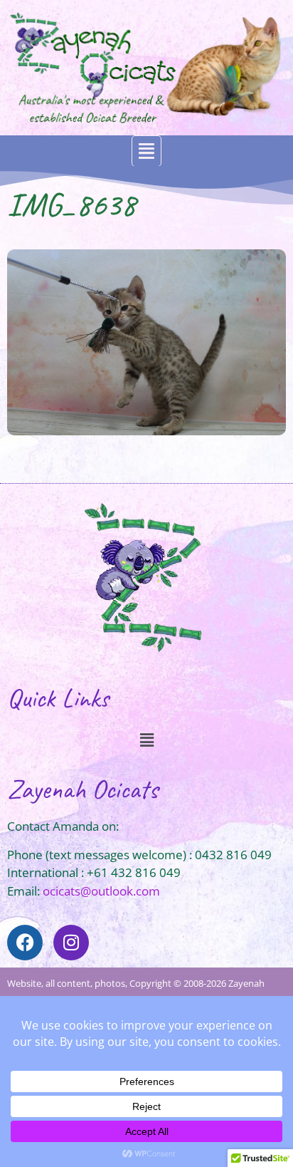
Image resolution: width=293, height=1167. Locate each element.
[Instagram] (71, 942)
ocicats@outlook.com (101, 891)
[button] (146, 151)
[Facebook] (25, 942)
